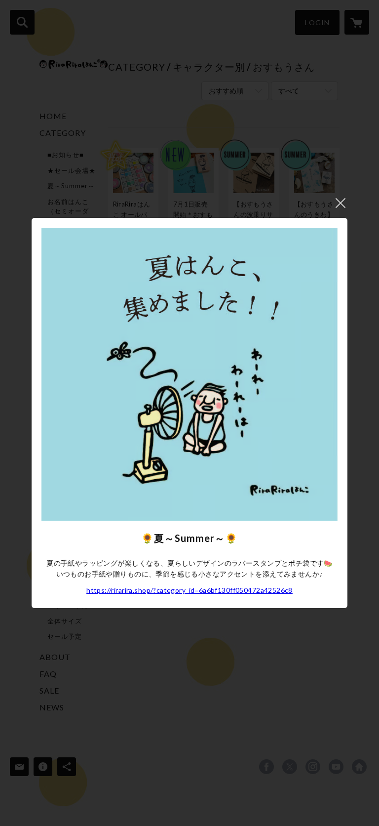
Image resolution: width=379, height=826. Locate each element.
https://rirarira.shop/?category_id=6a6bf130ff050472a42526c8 (189, 590)
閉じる (340, 203)
